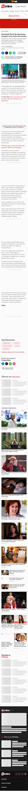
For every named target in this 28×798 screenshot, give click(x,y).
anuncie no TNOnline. (18, 127)
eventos (17, 345)
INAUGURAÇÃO (6, 348)
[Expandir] (26, 787)
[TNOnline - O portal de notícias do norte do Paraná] (6, 6)
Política (26, 11)
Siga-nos (21, 53)
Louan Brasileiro (9, 46)
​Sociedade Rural (6, 343)
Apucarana (6, 11)
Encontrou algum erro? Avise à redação (12, 352)
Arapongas (11, 11)
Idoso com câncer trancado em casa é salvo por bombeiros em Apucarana (13, 98)
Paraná (22, 11)
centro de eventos (7, 345)
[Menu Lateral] (2, 11)
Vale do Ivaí (17, 11)
